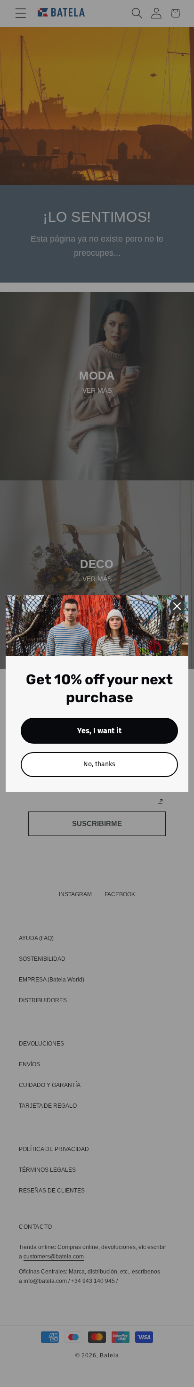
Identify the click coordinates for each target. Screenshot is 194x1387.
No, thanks (99, 764)
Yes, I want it (99, 730)
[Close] (177, 606)
